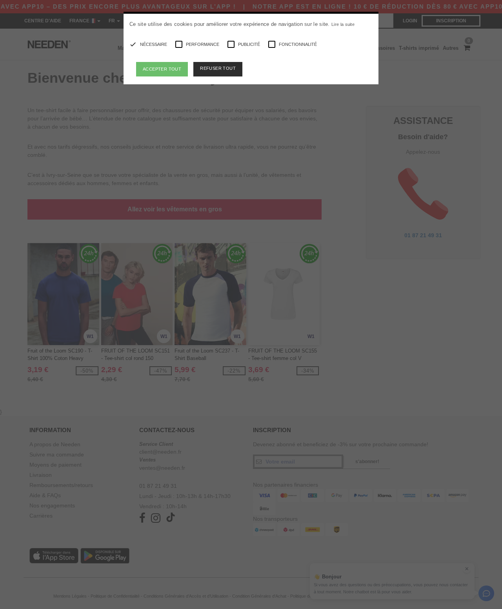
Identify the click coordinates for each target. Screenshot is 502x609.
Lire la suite (343, 24)
